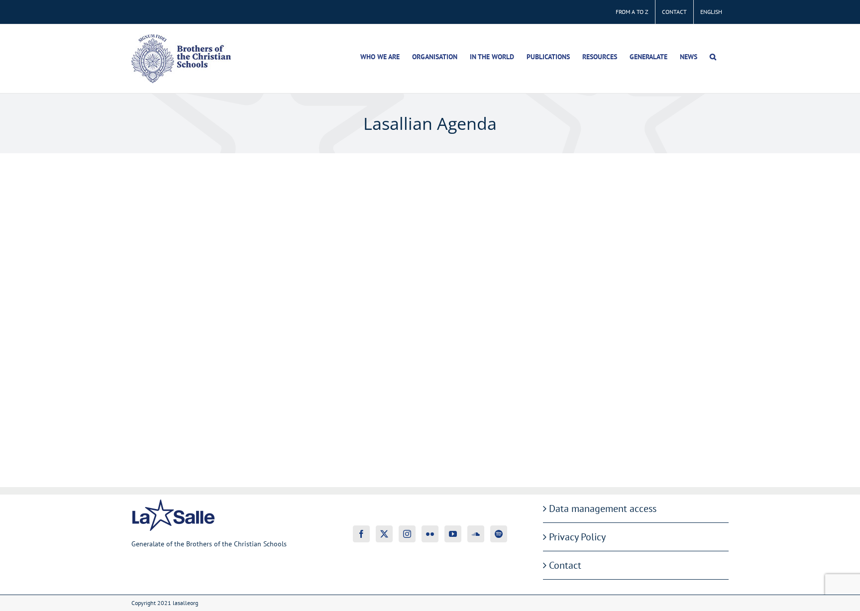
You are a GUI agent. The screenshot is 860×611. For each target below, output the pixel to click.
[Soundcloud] (475, 533)
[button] (713, 56)
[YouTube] (452, 533)
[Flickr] (430, 533)
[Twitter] (384, 533)
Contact (565, 565)
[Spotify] (498, 533)
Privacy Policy (577, 536)
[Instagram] (407, 533)
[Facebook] (361, 533)
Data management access (602, 508)
